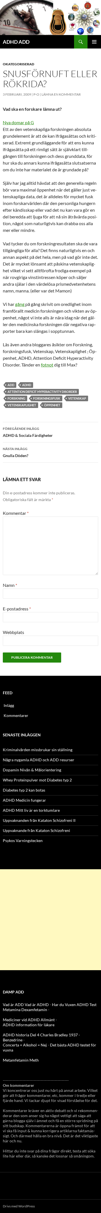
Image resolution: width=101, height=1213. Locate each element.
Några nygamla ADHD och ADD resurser (38, 759)
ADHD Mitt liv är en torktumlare (31, 810)
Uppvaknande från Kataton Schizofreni (36, 830)
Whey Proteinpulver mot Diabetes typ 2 (37, 780)
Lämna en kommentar (61, 94)
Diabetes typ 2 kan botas (24, 790)
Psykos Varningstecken (23, 840)
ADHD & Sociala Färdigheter (28, 432)
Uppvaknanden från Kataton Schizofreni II (39, 820)
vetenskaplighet (22, 405)
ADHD (26, 385)
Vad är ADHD (37, 1004)
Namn (10, 585)
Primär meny (94, 42)
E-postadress (17, 608)
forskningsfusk (46, 398)
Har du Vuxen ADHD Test (74, 1004)
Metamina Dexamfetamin (25, 1009)
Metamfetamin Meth (21, 1060)
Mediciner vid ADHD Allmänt (29, 1019)
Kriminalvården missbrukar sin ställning (37, 749)
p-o (36, 94)
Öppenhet (52, 405)
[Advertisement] (50, 919)
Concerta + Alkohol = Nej (25, 1045)
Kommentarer (16, 715)
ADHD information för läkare (28, 1024)
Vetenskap (77, 398)
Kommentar (16, 513)
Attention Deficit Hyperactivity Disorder (42, 391)
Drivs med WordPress (19, 1206)
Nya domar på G (18, 122)
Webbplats (13, 632)
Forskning (16, 398)
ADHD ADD (16, 42)
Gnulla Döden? (15, 452)
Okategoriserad (18, 64)
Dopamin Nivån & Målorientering (32, 769)
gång (20, 304)
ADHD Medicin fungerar (24, 800)
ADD (11, 385)
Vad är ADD (13, 1004)
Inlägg (9, 705)
